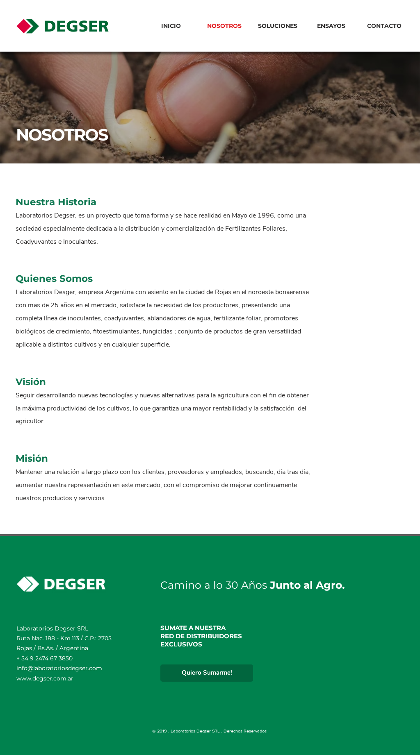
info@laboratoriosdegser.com (59, 668)
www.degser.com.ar (44, 678)
